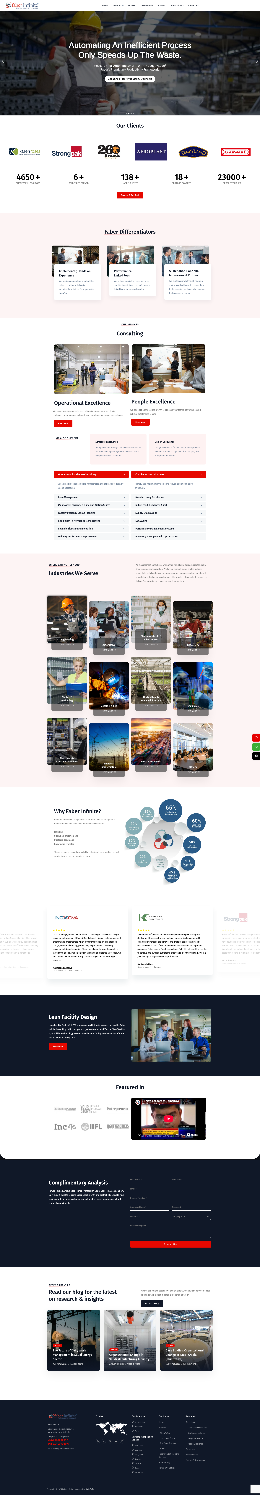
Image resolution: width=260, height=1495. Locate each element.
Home (161, 1422)
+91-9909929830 (58, 1440)
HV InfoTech (91, 1489)
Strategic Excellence (196, 1433)
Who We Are (165, 1433)
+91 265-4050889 (58, 1444)
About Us (163, 1427)
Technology (191, 1449)
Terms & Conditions (167, 1468)
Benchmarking (192, 1455)
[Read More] (118, 449)
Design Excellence (195, 1438)
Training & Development (196, 1460)
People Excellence (195, 1444)
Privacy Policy (164, 1462)
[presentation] (46, 942)
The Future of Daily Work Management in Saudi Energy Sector (72, 1355)
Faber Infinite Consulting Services (169, 1455)
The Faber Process (168, 1443)
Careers (162, 1448)
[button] (3, 61)
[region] (130, 61)
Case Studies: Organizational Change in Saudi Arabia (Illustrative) (185, 1355)
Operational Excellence (197, 1427)
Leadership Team (167, 1438)
